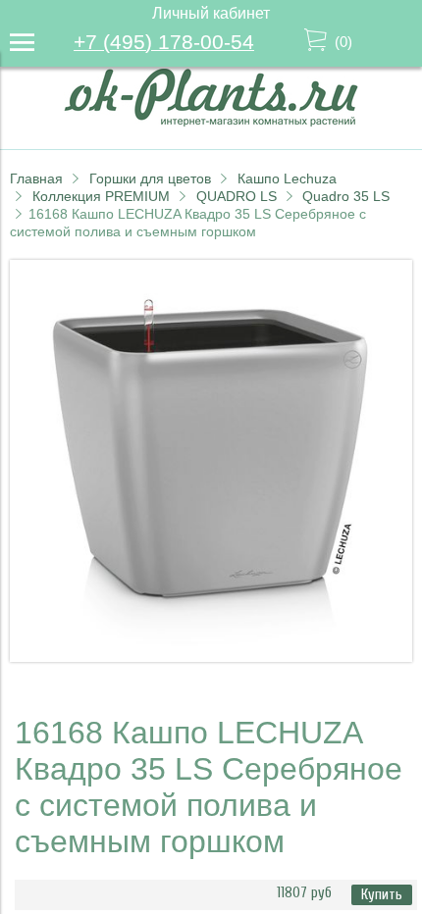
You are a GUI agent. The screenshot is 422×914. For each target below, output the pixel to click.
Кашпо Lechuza (287, 178)
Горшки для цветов (150, 178)
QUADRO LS (236, 196)
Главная (36, 178)
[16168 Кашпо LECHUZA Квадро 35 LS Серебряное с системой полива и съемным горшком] (211, 656)
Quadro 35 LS (346, 196)
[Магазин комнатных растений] (211, 121)
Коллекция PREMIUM (101, 196)
